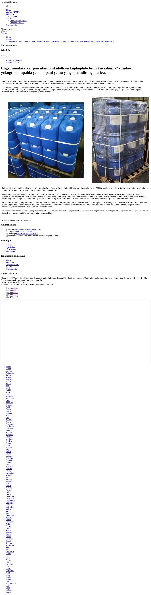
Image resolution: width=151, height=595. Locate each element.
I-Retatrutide (10, 247)
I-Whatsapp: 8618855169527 (27, 234)
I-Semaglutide (11, 249)
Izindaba (9, 18)
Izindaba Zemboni (17, 23)
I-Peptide (13, 16)
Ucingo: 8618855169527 (22, 231)
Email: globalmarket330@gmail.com (27, 229)
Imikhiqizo (10, 14)
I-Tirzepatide (10, 251)
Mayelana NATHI (12, 12)
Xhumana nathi (11, 25)
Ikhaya (8, 10)
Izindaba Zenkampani (18, 21)
